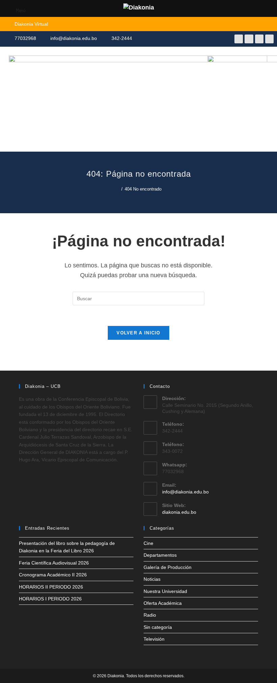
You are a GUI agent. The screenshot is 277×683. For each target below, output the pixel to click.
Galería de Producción (168, 567)
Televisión (154, 639)
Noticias (152, 579)
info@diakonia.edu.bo (185, 491)
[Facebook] (238, 39)
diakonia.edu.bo (179, 512)
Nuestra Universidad (165, 591)
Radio (150, 615)
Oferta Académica (163, 603)
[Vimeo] (269, 39)
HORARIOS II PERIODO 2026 (51, 587)
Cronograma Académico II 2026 (53, 574)
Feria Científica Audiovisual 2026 (54, 563)
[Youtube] (249, 39)
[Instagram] (259, 39)
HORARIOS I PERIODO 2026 (50, 598)
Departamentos (160, 555)
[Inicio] (117, 189)
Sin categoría (158, 627)
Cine (148, 543)
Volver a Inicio (138, 332)
